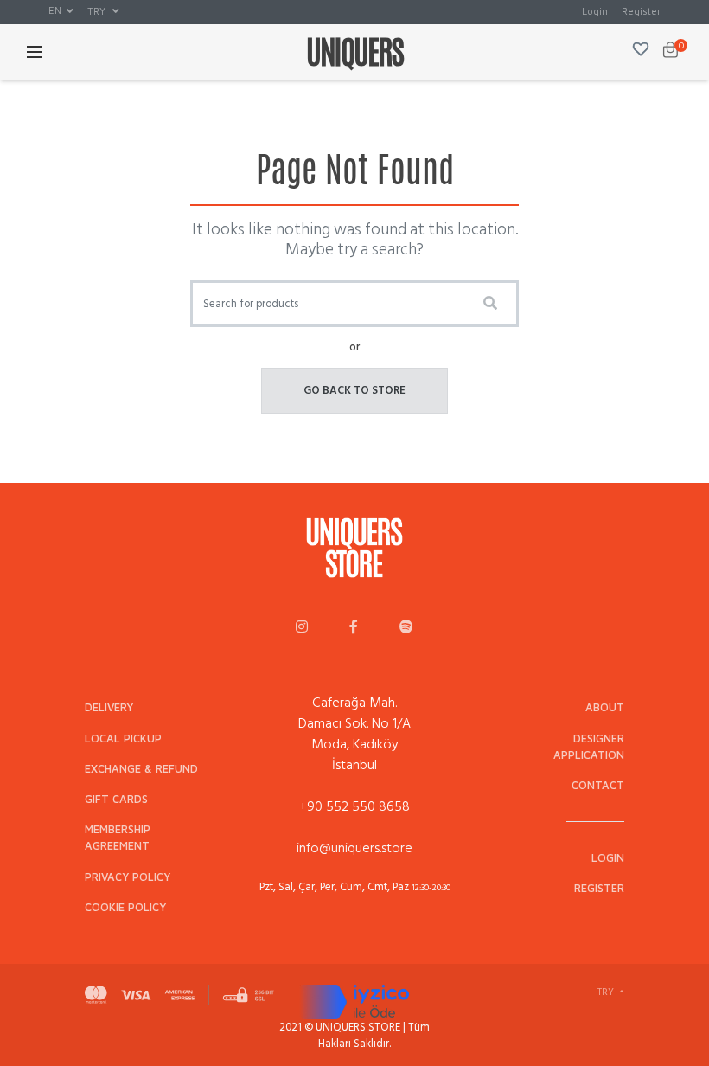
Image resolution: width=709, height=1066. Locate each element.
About (604, 707)
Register (641, 10)
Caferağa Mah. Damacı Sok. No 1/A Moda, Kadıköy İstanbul (354, 733)
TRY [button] (97, 10)
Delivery (109, 707)
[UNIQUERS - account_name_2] (353, 628)
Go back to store (354, 390)
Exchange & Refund (141, 768)
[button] (61, 11)
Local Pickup (123, 738)
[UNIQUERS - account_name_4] (406, 628)
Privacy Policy (127, 876)
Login (595, 10)
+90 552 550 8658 (354, 806)
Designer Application (588, 746)
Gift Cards (116, 799)
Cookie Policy (125, 907)
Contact (598, 785)
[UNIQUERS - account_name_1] (302, 628)
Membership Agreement (117, 837)
